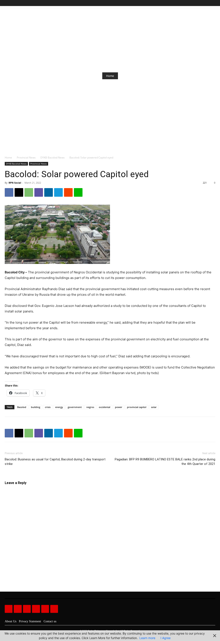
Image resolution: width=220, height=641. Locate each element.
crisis (47, 407)
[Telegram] (58, 192)
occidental (104, 407)
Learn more (147, 638)
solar (154, 407)
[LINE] (78, 192)
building (35, 407)
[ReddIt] (68, 192)
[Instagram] (198, 3)
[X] (207, 3)
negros (90, 407)
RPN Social (15, 182)
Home (110, 76)
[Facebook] (193, 3)
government (75, 407)
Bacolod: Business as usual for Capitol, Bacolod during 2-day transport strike (55, 461)
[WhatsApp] (28, 192)
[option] (110, 75)
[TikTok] (203, 3)
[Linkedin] (48, 192)
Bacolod (21, 407)
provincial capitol (136, 407)
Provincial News (26, 157)
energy (59, 407)
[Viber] (38, 192)
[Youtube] (212, 3)
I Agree (165, 638)
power (118, 407)
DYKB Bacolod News (52, 157)
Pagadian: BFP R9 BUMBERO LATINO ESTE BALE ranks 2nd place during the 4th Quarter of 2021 (165, 461)
